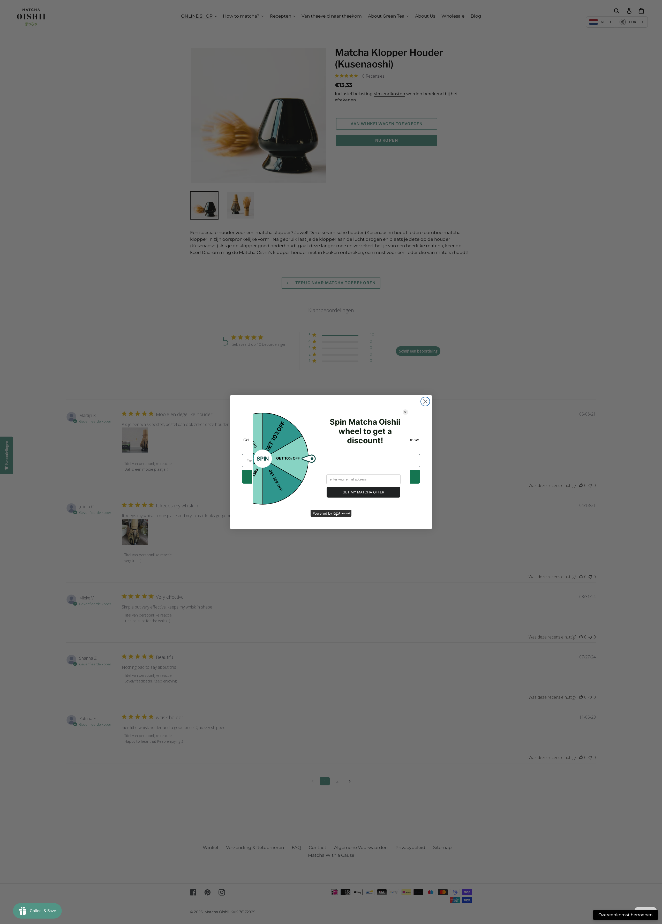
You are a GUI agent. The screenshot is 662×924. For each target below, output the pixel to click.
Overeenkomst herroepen (625, 914)
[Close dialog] (425, 401)
